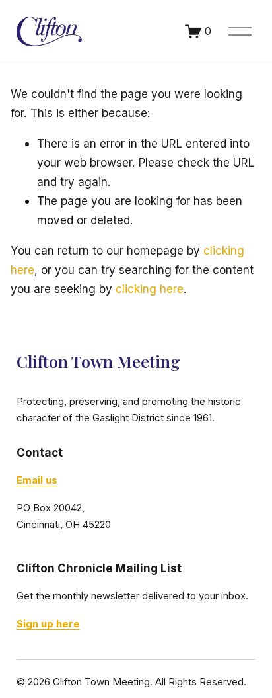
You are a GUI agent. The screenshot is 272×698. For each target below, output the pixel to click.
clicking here (150, 289)
